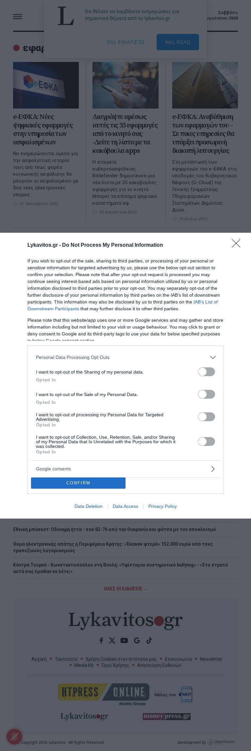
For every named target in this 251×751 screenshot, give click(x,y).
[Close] (238, 245)
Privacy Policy (162, 506)
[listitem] (125, 357)
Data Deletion (89, 506)
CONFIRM (78, 482)
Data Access (125, 506)
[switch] (206, 371)
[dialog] (125, 376)
